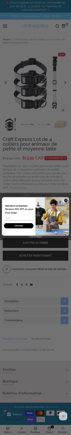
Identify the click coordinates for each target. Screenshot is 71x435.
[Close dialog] (66, 200)
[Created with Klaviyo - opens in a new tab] (35, 237)
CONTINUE (18, 225)
